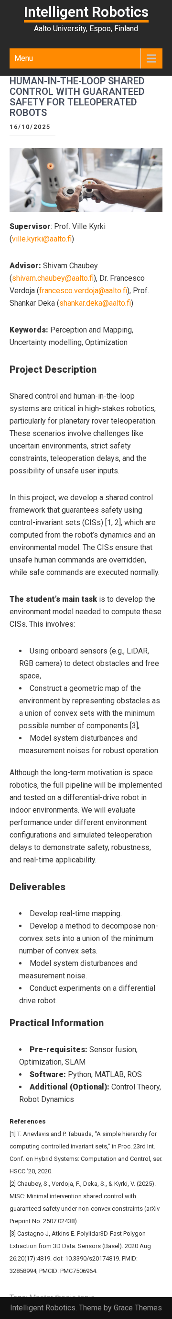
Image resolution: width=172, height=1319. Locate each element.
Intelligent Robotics (86, 11)
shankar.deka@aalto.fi (95, 303)
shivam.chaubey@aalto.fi (53, 278)
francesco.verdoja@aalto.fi (83, 290)
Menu (23, 58)
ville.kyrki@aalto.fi (42, 238)
